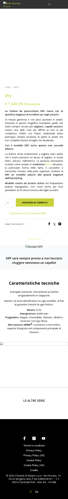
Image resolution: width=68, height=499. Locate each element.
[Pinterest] (60, 224)
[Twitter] (55, 224)
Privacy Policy (34, 450)
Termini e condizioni (34, 445)
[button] (47, 4)
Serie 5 (16, 87)
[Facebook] (50, 224)
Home (7, 87)
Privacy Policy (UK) (34, 455)
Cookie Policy (34, 460)
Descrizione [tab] (34, 238)
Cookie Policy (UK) (34, 465)
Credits (34, 470)
